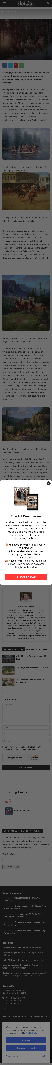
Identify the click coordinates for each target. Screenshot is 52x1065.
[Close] (49, 483)
